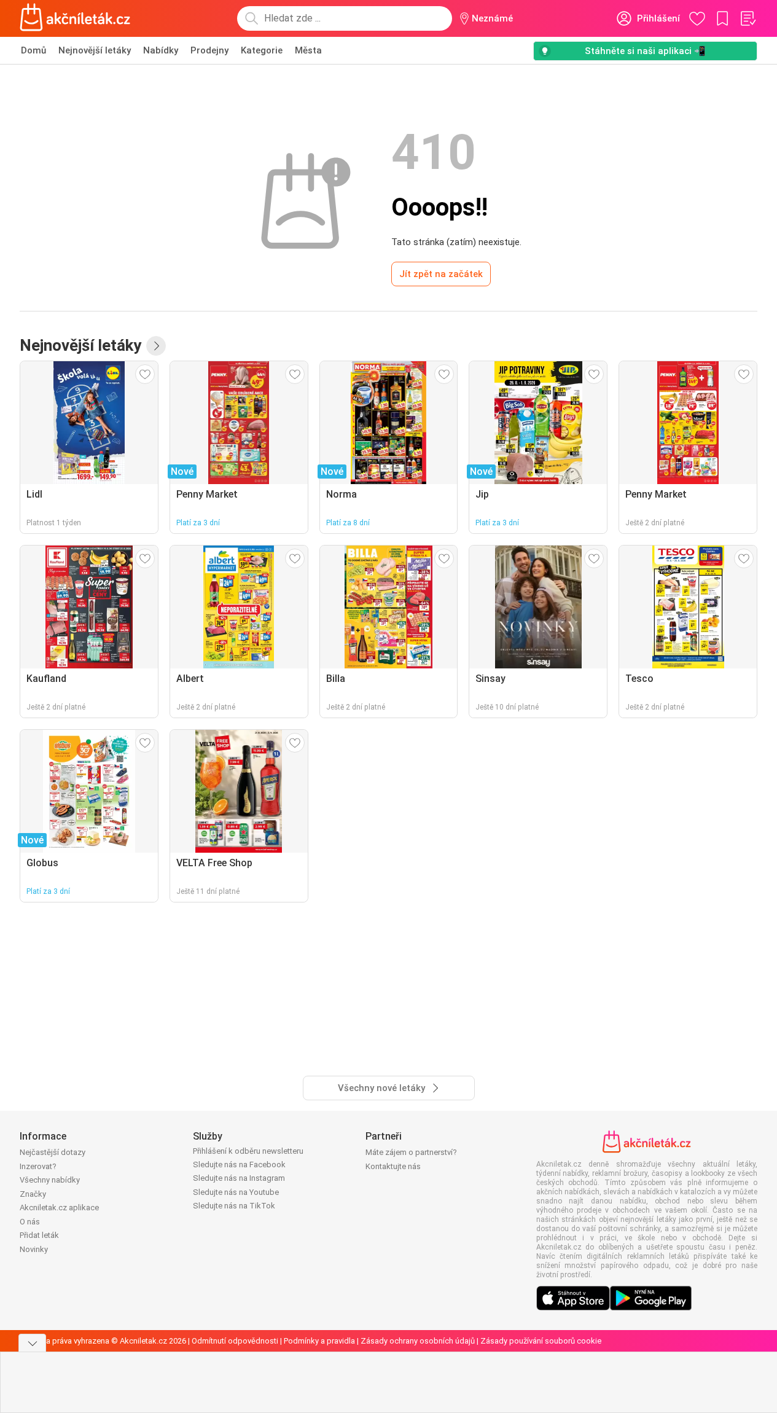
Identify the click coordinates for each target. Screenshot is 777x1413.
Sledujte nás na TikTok (234, 1205)
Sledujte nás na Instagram (239, 1178)
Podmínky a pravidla (319, 1340)
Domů (33, 50)
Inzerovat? (38, 1166)
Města (308, 50)
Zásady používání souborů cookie (540, 1340)
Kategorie (262, 50)
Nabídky (160, 50)
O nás (30, 1221)
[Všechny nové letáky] (156, 346)
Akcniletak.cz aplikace (59, 1207)
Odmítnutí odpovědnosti (235, 1340)
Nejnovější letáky (94, 50)
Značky (33, 1194)
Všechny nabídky (50, 1179)
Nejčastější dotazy (52, 1152)
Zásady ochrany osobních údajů (418, 1340)
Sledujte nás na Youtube (236, 1192)
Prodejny (209, 50)
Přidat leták (39, 1235)
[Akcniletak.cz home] (75, 18)
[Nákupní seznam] (747, 18)
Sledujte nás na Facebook (239, 1164)
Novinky (34, 1249)
